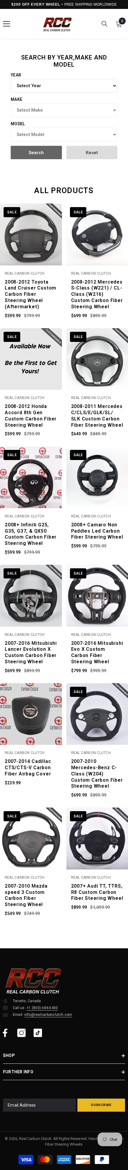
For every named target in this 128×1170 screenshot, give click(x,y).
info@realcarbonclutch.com (48, 1015)
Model (18, 123)
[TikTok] (38, 1033)
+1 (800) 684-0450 (42, 1008)
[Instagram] (21, 1033)
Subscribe (101, 1105)
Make (16, 99)
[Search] (104, 23)
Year (16, 75)
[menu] (6, 23)
